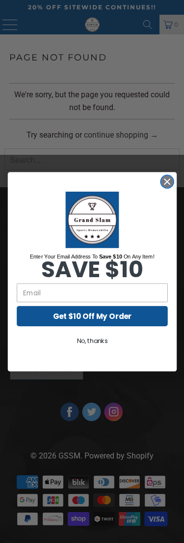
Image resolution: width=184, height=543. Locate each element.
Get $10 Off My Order (92, 316)
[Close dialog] (167, 181)
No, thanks (92, 340)
